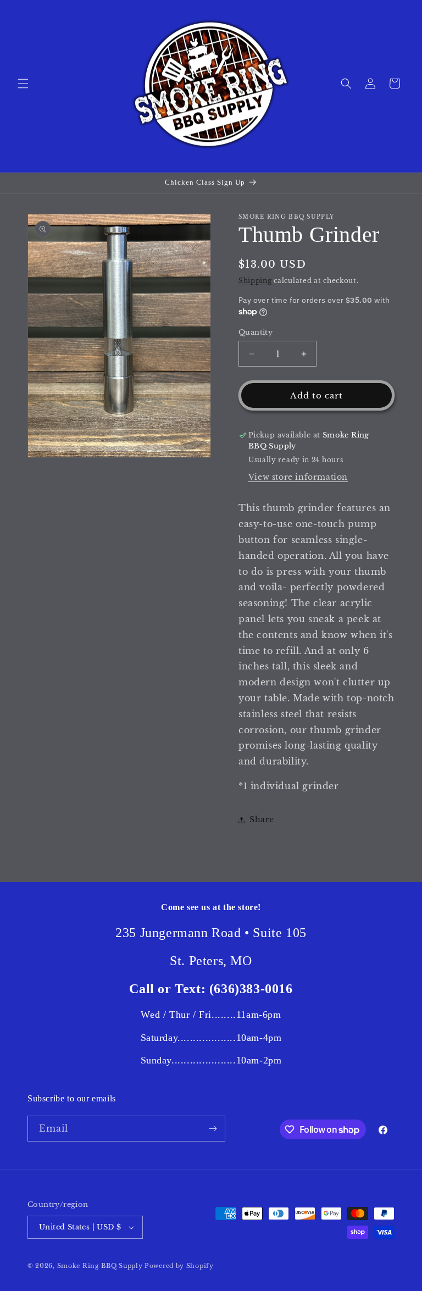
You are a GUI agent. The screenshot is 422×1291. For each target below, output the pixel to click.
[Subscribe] (213, 1129)
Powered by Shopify (179, 1266)
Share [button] (261, 819)
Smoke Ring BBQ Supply (100, 1266)
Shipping (255, 280)
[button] (23, 83)
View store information (298, 477)
